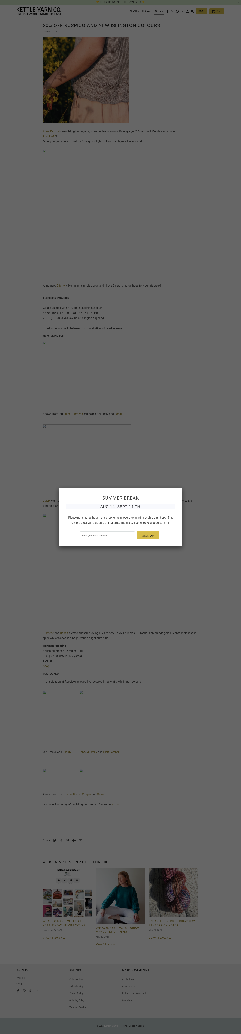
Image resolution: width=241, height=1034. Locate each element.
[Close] (179, 491)
